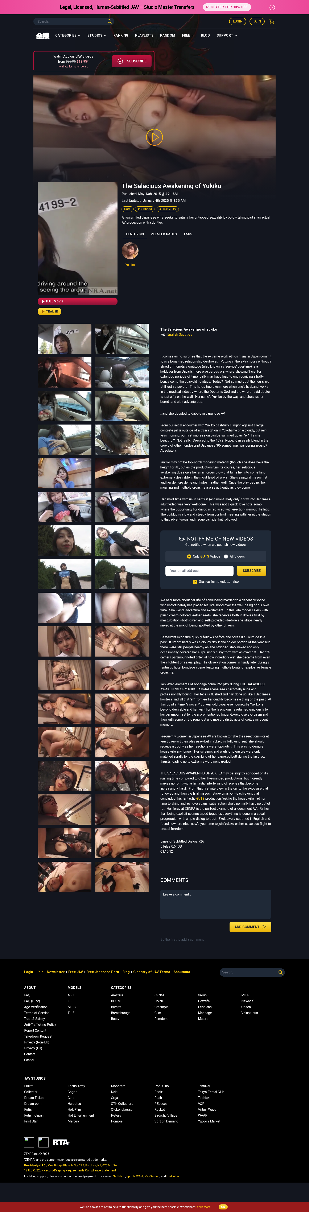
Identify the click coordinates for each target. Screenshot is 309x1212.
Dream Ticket (34, 1098)
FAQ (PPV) (32, 1001)
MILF (245, 995)
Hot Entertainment (81, 1115)
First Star (31, 1121)
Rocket (159, 1110)
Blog (205, 35)
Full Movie (54, 301)
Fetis (28, 1110)
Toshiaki (204, 1098)
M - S (72, 1007)
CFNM (159, 995)
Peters (116, 1115)
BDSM (115, 1001)
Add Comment (247, 927)
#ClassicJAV (167, 209)
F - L (71, 1001)
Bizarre (116, 1007)
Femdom (161, 1019)
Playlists (144, 35)
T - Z (71, 1013)
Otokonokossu (121, 1110)
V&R (201, 1104)
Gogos (72, 1092)
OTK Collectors (122, 1104)
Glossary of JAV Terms (151, 972)
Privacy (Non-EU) (36, 1042)
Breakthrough (120, 1013)
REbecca (160, 1104)
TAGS (188, 234)
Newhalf (247, 1001)
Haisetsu (74, 1104)
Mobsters (118, 1086)
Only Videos (207, 556)
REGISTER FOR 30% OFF (227, 7)
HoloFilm (74, 1110)
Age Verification (36, 1007)
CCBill (140, 1176)
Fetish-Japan (34, 1115)
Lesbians (205, 1007)
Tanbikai (204, 1086)
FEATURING (135, 234)
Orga (114, 1098)
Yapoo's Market (209, 1121)
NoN (114, 1092)
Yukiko (130, 265)
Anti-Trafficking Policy (40, 1025)
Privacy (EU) (33, 1048)
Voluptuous (249, 1013)
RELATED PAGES (164, 234)
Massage (205, 1013)
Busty (115, 1019)
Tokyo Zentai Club (211, 1092)
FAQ (27, 995)
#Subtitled (145, 209)
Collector (30, 1092)
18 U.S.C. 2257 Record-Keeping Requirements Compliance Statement (70, 1170)
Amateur (117, 995)
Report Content (35, 1031)
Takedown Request (38, 1036)
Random (167, 35)
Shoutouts (182, 972)
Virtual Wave (207, 1110)
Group (202, 995)
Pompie (117, 1121)
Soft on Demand (166, 1121)
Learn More (203, 1207)
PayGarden (152, 1176)
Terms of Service (36, 1013)
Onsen (246, 1007)
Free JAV (75, 972)
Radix (158, 1092)
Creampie (161, 1007)
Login (237, 21)
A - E (71, 995)
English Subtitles (179, 334)
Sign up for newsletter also (219, 582)
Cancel (29, 1060)
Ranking (121, 35)
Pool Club (161, 1086)
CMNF (159, 1001)
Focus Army (76, 1086)
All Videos (237, 556)
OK (223, 1207)
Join (257, 21)
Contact (29, 1054)
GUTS (200, 799)
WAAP (202, 1115)
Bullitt (28, 1086)
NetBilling (119, 1176)
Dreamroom (32, 1104)
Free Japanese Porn (102, 972)
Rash (158, 1098)
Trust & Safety (34, 1019)
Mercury (74, 1121)
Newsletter (56, 972)
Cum (157, 1013)
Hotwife (204, 1001)
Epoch (131, 1176)
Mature (203, 1019)
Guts (127, 209)
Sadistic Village (165, 1115)
